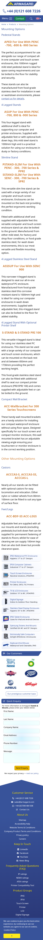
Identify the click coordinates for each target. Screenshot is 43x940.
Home (3, 24)
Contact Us (24, 809)
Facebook (24, 853)
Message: (8, 751)
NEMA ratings (22, 878)
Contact (20, 18)
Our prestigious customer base (21, 693)
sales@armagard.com (24, 802)
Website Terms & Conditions (22, 827)
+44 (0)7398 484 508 (24, 805)
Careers (22, 839)
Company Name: (11, 727)
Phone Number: (11, 743)
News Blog (24, 860)
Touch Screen (22, 903)
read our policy (32, 773)
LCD (22, 911)
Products (12, 24)
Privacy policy (22, 835)
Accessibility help (22, 823)
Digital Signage (22, 914)
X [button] (11, 936)
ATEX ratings (22, 881)
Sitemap (22, 820)
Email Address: (10, 735)
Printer (22, 907)
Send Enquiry (22, 768)
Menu (5, 18)
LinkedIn (24, 849)
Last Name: (9, 719)
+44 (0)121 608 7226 (23, 11)
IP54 (22, 899)
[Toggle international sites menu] (38, 19)
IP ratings (22, 874)
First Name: (9, 711)
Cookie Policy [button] (10, 930)
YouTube (24, 857)
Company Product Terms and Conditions (22, 831)
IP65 (22, 896)
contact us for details (12, 98)
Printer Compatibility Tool (22, 885)
